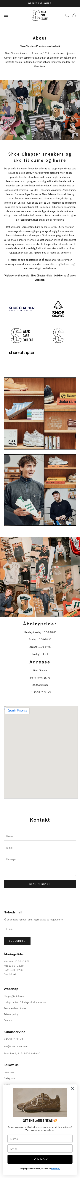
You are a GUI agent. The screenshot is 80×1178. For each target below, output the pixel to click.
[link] (40, 1102)
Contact (8, 1020)
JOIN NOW (40, 1159)
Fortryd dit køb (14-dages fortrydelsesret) (25, 1002)
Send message (40, 884)
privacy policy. (55, 1169)
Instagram (9, 1078)
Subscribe (17, 940)
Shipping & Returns (14, 996)
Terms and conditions (15, 1008)
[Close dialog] (73, 1089)
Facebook (9, 1072)
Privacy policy (11, 1014)
